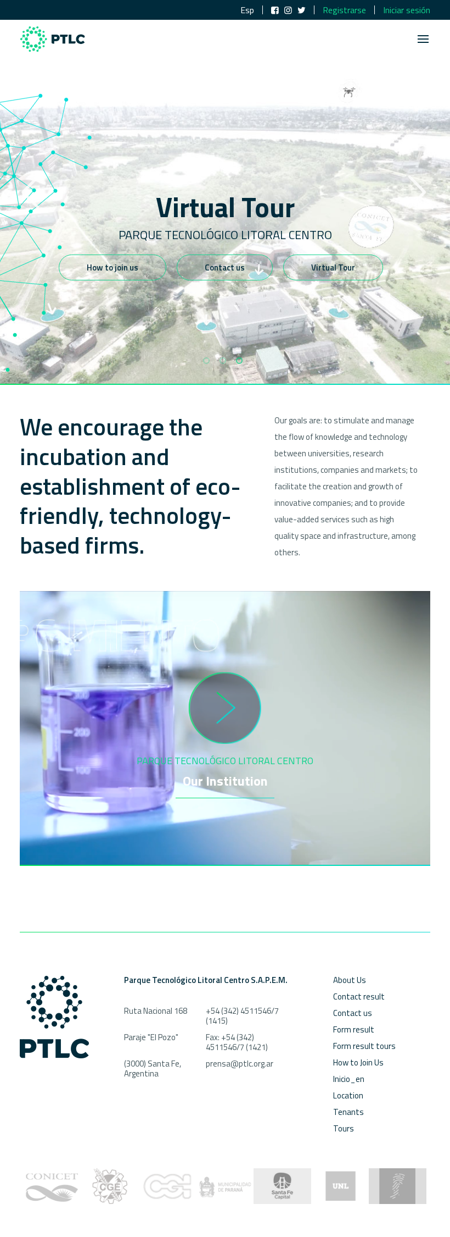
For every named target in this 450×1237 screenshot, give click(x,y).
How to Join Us (358, 1062)
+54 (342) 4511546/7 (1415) (242, 1015)
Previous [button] (30, 192)
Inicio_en (348, 1079)
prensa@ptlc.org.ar (239, 1063)
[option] (225, 192)
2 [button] (223, 360)
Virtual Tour (333, 267)
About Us (349, 980)
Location (348, 1095)
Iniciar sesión (406, 9)
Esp (247, 9)
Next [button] (417, 192)
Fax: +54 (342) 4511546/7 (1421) (237, 1042)
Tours (343, 1128)
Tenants (348, 1112)
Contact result (359, 996)
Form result (353, 1029)
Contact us (225, 267)
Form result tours (364, 1046)
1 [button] (206, 360)
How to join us (112, 267)
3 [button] (239, 360)
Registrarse (344, 9)
